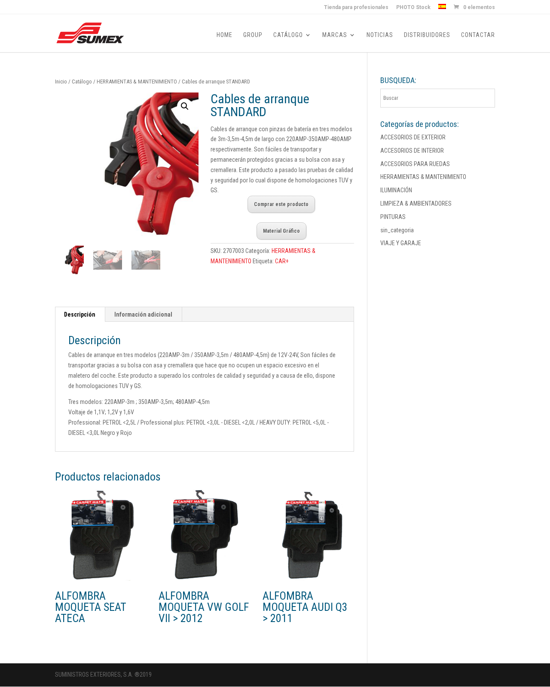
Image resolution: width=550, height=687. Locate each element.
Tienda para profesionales (356, 7)
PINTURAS (393, 216)
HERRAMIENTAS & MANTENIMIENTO (137, 81)
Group (253, 35)
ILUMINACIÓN (396, 190)
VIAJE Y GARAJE (400, 243)
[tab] (80, 314)
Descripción (79, 314)
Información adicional (143, 314)
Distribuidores (427, 35)
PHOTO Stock (413, 7)
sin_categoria (397, 230)
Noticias (380, 35)
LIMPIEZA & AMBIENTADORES (416, 203)
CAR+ (282, 261)
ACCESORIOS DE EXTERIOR (413, 137)
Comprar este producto (281, 204)
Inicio (61, 81)
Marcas (334, 35)
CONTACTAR (478, 35)
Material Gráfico (281, 231)
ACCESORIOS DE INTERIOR (412, 150)
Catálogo (288, 35)
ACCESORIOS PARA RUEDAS (415, 163)
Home (224, 35)
